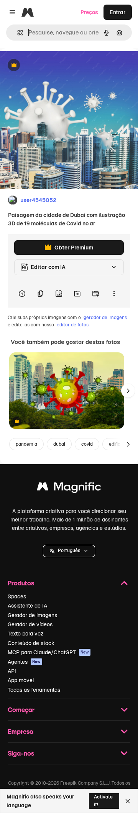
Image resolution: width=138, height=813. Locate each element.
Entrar (118, 12)
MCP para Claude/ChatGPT (48, 652)
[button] (69, 551)
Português (69, 550)
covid (87, 444)
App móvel (21, 680)
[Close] (127, 801)
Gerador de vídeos (30, 624)
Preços (89, 12)
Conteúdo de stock (31, 643)
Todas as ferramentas (34, 689)
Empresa (20, 731)
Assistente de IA (27, 605)
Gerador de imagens (32, 615)
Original (49, 65)
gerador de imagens (105, 317)
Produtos (21, 583)
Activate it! (103, 800)
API (12, 671)
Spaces (17, 596)
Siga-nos (21, 753)
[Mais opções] (114, 293)
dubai (59, 444)
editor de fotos (73, 325)
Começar (21, 709)
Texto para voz (26, 633)
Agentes (24, 661)
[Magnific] (69, 488)
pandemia (26, 444)
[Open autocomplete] (17, 33)
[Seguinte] (128, 390)
